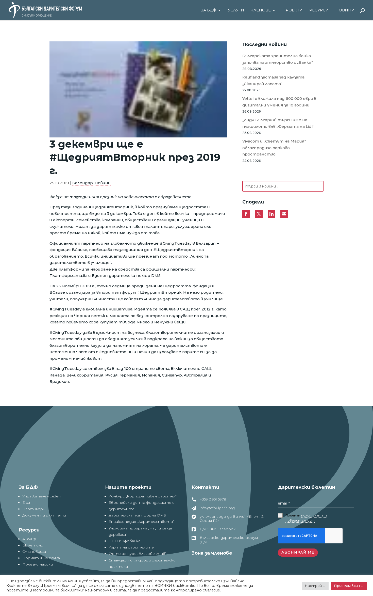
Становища (34, 551)
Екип (26, 502)
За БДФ (208, 10)
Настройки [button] (315, 586)
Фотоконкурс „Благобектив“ (137, 553)
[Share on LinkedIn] (271, 214)
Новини (345, 10)
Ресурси (319, 10)
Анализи (30, 539)
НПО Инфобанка (124, 541)
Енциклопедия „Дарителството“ (141, 521)
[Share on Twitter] (259, 214)
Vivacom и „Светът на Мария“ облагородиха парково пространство (274, 147)
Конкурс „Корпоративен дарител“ (143, 496)
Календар (82, 182)
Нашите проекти (128, 487)
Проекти (292, 10)
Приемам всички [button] (349, 586)
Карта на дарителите (131, 547)
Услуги (236, 10)
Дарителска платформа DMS (137, 515)
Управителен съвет (42, 496)
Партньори (33, 509)
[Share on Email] (284, 214)
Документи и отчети (44, 515)
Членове (261, 10)
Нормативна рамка (41, 558)
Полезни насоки (37, 564)
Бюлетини (32, 545)
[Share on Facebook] (246, 214)
